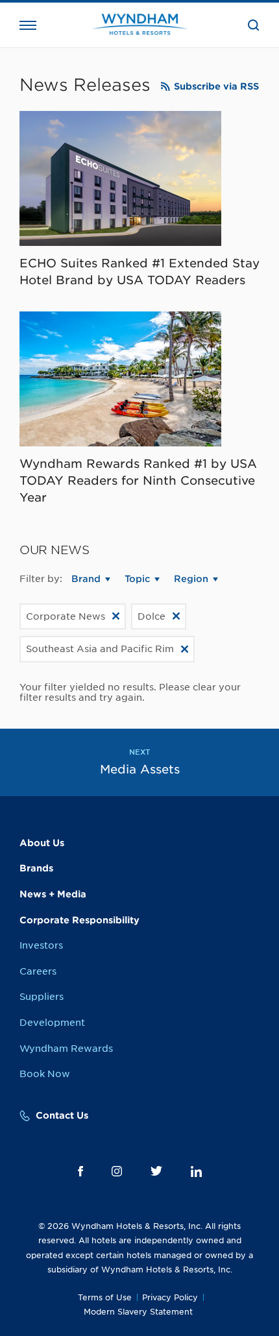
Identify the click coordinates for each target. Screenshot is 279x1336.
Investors (41, 945)
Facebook (80, 1171)
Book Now (44, 1074)
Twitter (156, 1171)
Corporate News (65, 616)
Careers (37, 971)
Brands (36, 868)
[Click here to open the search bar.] (254, 25)
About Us (41, 843)
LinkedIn (196, 1171)
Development (52, 1022)
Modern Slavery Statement (138, 1312)
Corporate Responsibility (79, 920)
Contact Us (62, 1115)
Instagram (117, 1171)
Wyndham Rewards (66, 1048)
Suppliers (41, 996)
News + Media (52, 894)
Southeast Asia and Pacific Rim (100, 649)
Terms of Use (105, 1297)
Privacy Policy (170, 1297)
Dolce (151, 616)
